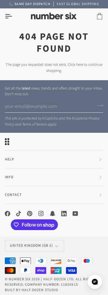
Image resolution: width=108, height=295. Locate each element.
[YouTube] (75, 213)
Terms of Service (34, 124)
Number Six (20, 279)
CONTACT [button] (13, 194)
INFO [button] (9, 177)
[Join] (98, 106)
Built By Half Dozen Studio (31, 290)
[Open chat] (95, 282)
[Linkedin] (64, 213)
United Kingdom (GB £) (31, 245)
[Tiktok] (18, 213)
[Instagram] (41, 213)
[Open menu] (14, 16)
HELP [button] (9, 159)
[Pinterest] (29, 213)
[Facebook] (7, 213)
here (79, 64)
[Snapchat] (52, 213)
